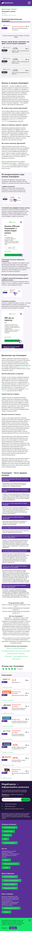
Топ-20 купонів (8, 831)
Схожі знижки (16, 659)
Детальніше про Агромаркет (16, 653)
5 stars (14, 669)
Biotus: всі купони (7, 739)
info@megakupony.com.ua (11, 908)
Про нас (6, 860)
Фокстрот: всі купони (8, 765)
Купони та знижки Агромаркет (16, 648)
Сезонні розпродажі (9, 843)
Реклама (6, 912)
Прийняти (13, 928)
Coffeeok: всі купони (8, 713)
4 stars (11, 669)
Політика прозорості (9, 884)
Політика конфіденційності (11, 880)
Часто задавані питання (10, 864)
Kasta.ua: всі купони (8, 700)
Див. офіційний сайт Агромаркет (9, 15)
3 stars (8, 669)
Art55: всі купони (7, 687)
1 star (3, 669)
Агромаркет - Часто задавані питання (16, 656)
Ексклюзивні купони (9, 827)
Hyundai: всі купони (8, 726)
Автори (6, 867)
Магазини (14, 9)
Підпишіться (25, 799)
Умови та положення (10, 876)
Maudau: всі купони (8, 752)
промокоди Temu (23, 367)
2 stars (6, 669)
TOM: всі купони (7, 778)
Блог (5, 839)
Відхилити (4, 928)
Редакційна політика (9, 888)
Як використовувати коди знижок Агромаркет (16, 651)
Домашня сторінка (6, 9)
